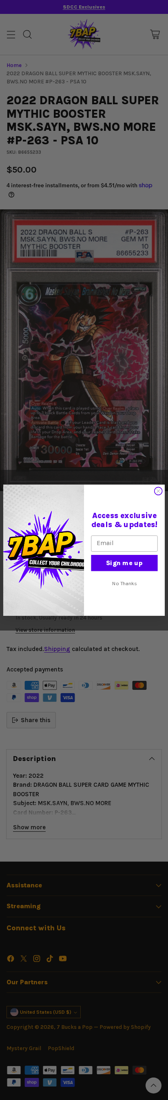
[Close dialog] (158, 491)
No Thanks (124, 583)
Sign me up (124, 562)
